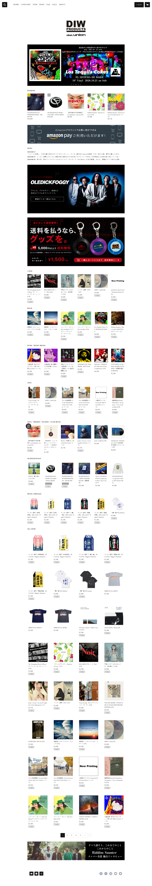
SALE (54, 4)
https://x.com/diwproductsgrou (105, 873)
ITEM (35, 4)
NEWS (41, 4)
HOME (16, 4)
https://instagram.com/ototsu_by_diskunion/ (110, 873)
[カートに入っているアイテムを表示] (147, 4)
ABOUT (62, 4)
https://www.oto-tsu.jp (120, 873)
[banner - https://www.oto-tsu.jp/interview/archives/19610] (76, 851)
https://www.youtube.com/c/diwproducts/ (115, 873)
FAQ (48, 4)
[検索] (4, 4)
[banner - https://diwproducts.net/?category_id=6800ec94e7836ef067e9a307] (76, 241)
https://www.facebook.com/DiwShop (101, 873)
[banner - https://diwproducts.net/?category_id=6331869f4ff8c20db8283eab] (76, 189)
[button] (139, 4)
